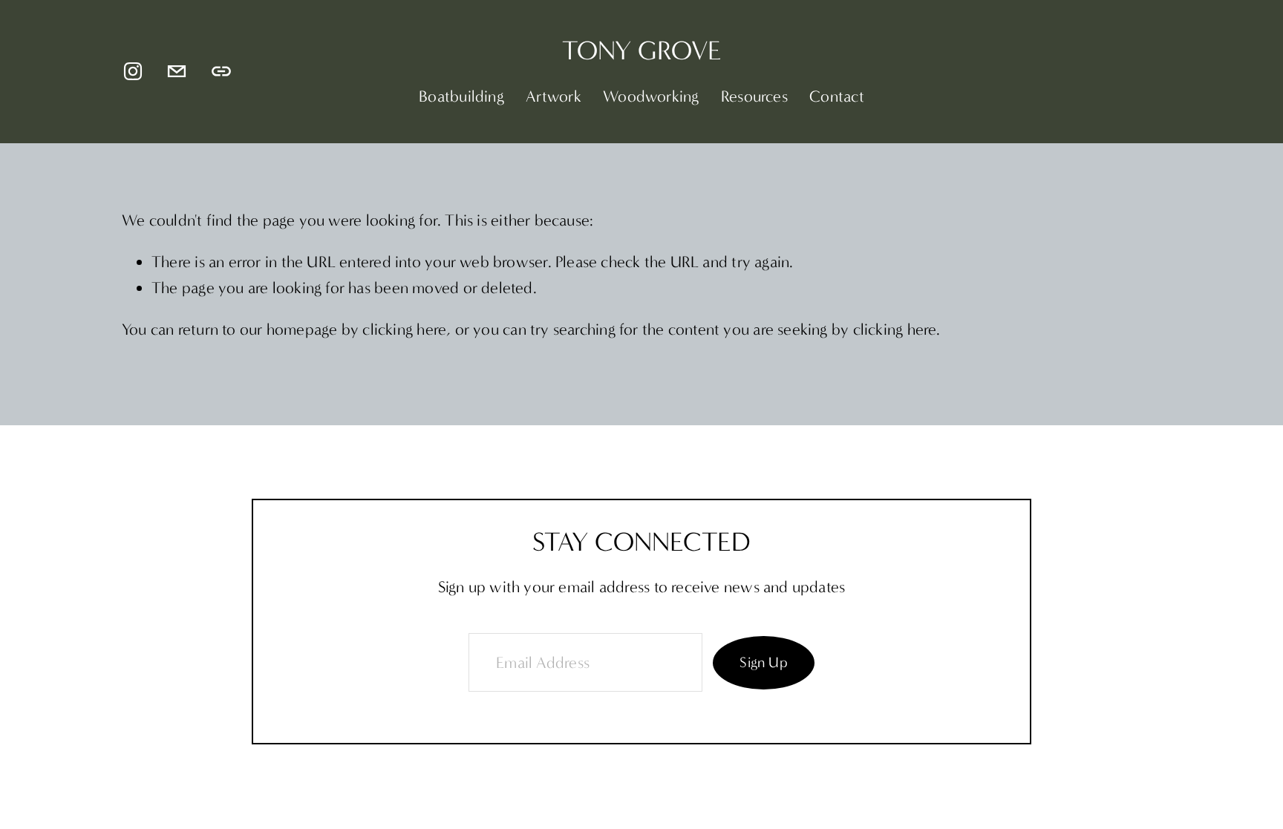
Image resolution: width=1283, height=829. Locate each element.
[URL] (221, 71)
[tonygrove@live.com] (177, 71)
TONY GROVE (642, 50)
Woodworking (651, 96)
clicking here (404, 329)
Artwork (553, 96)
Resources (754, 96)
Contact (836, 96)
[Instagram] (133, 71)
